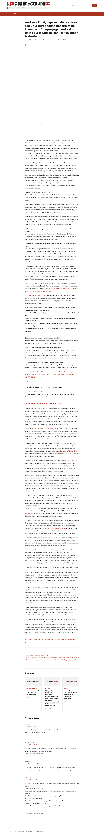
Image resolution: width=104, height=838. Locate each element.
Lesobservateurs (53, 40)
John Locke (70, 460)
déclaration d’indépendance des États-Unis (43, 428)
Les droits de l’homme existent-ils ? (43, 403)
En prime (45, 40)
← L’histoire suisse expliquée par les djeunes (38, 655)
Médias (60, 40)
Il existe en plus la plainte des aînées (36, 295)
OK (94, 6)
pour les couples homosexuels (57, 528)
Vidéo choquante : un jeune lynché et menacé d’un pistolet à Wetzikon (70, 694)
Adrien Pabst (38, 392)
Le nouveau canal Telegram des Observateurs (32, 692)
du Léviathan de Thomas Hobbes (68, 451)
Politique (65, 40)
